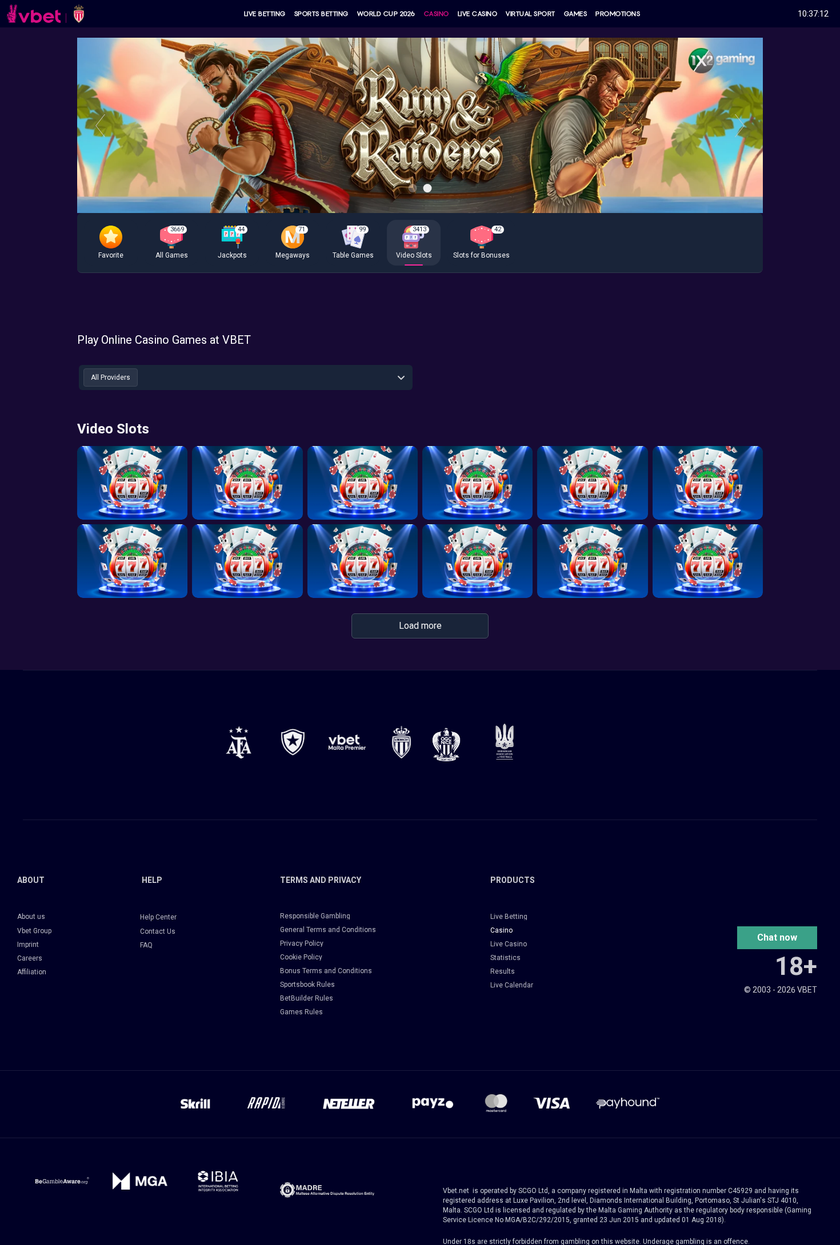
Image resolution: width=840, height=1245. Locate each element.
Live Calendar (511, 985)
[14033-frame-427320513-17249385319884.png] (327, 1189)
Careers (29, 958)
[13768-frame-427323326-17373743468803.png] (292, 742)
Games (575, 14)
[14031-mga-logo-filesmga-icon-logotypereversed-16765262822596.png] (140, 1181)
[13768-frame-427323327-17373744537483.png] (238, 742)
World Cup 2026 (386, 14)
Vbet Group (34, 930)
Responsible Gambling (315, 916)
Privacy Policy (301, 943)
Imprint (28, 944)
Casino (436, 14)
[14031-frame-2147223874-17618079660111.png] (218, 1181)
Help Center (158, 917)
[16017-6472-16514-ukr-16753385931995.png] (504, 742)
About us (31, 917)
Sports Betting (321, 14)
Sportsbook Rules (307, 984)
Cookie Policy (301, 957)
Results (502, 971)
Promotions (617, 14)
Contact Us (157, 931)
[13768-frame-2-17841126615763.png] (347, 742)
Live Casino (478, 14)
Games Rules (301, 1012)
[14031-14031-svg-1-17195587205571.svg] (62, 1181)
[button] (111, 243)
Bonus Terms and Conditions (326, 970)
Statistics (505, 957)
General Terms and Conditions (328, 929)
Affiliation (31, 972)
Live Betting (265, 14)
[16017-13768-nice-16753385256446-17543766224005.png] (446, 744)
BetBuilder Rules (306, 998)
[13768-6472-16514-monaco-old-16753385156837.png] (401, 742)
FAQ (146, 945)
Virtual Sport (530, 14)
